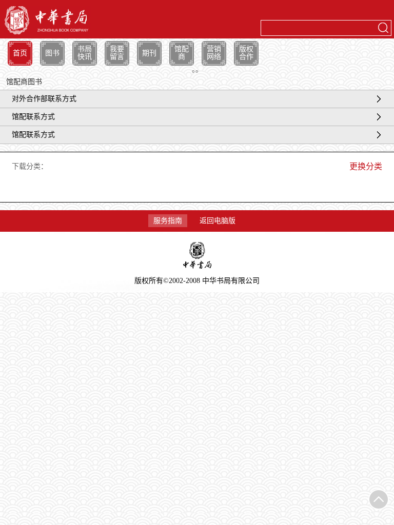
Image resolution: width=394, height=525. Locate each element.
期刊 (149, 53)
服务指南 (167, 221)
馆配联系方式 (33, 116)
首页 (20, 53)
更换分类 (365, 166)
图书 (52, 53)
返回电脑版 (217, 221)
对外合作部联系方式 (44, 99)
